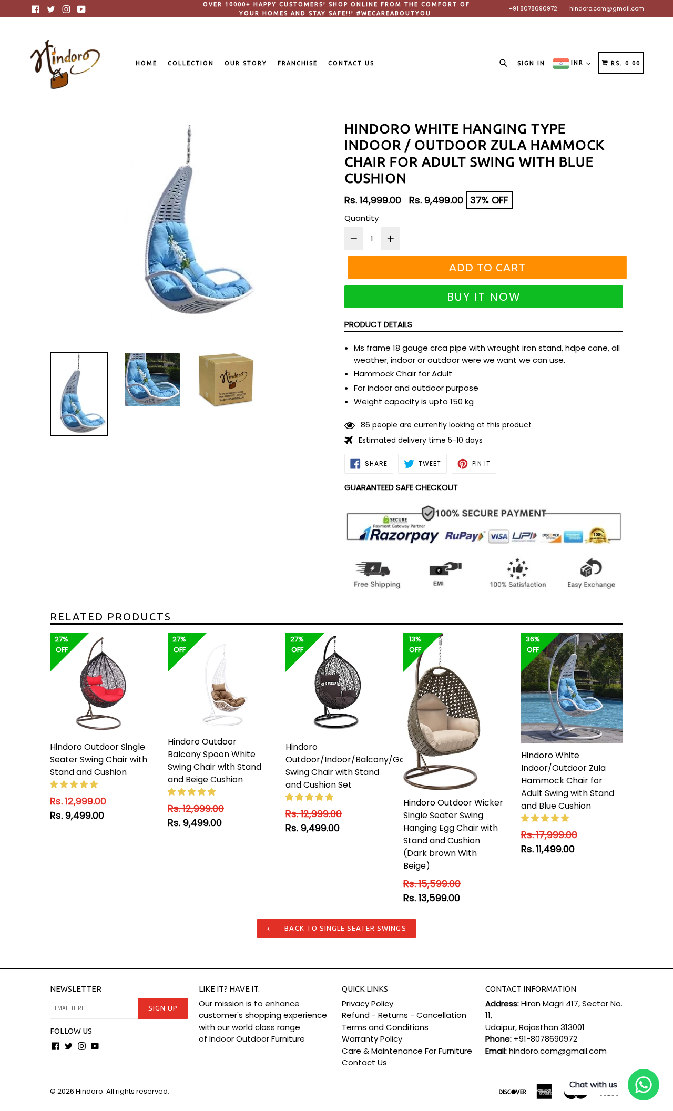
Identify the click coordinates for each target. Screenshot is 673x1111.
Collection (191, 63)
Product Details (378, 324)
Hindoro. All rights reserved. (122, 1091)
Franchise (298, 63)
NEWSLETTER (75, 988)
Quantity (361, 217)
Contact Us (351, 63)
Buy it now (484, 296)
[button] (75, 784)
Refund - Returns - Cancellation (404, 1015)
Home (146, 63)
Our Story (246, 63)
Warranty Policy (372, 1038)
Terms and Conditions (385, 1027)
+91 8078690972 (533, 8)
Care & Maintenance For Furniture (407, 1050)
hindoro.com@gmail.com (606, 8)
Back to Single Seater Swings (344, 928)
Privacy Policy (367, 1003)
